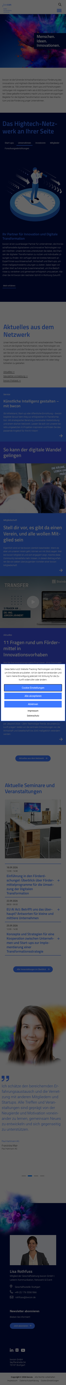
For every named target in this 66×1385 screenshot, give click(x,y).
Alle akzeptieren (33, 696)
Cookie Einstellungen (33, 687)
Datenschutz (33, 715)
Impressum (33, 711)
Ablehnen (33, 704)
